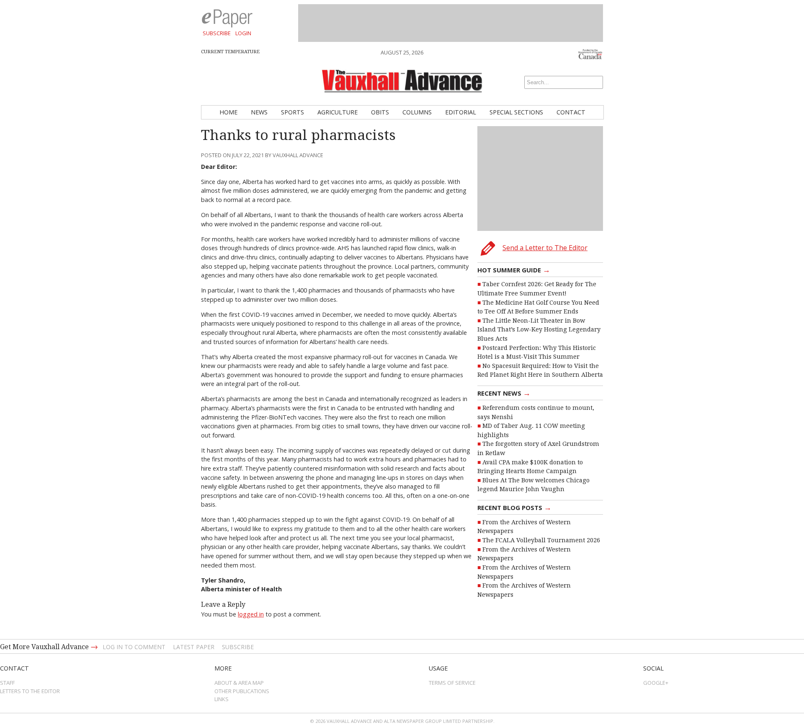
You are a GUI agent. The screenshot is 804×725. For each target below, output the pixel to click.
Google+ (655, 682)
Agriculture (337, 112)
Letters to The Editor (30, 691)
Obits (380, 112)
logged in (251, 614)
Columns (417, 112)
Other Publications (241, 691)
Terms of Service (452, 682)
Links (221, 699)
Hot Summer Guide (513, 269)
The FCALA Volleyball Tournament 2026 (541, 540)
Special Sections (516, 112)
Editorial (460, 112)
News (259, 112)
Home (228, 112)
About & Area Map (239, 682)
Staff (7, 682)
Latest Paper (193, 647)
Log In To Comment (134, 647)
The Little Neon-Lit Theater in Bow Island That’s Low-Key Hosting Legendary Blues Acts (538, 329)
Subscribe (217, 33)
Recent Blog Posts (514, 507)
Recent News (504, 393)
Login (243, 33)
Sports (292, 112)
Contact (571, 112)
